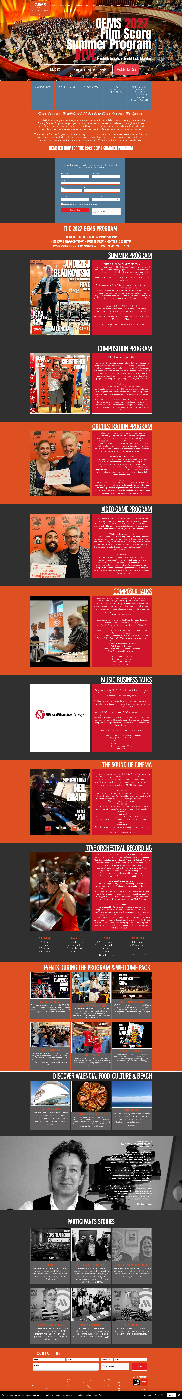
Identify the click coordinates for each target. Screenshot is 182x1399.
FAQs (109, 1386)
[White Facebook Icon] (119, 1380)
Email (63, 180)
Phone (86, 188)
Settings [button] (147, 1395)
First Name (64, 173)
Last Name (96, 173)
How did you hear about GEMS (102, 197)
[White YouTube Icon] (119, 1388)
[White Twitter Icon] (119, 1385)
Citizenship (64, 197)
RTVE (144, 378)
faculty (89, 1388)
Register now (135, 140)
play (55, 1339)
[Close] (179, 1395)
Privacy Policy (97, 1395)
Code (63, 188)
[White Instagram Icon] (119, 1383)
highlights (88, 1386)
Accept (171, 1395)
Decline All (159, 1395)
